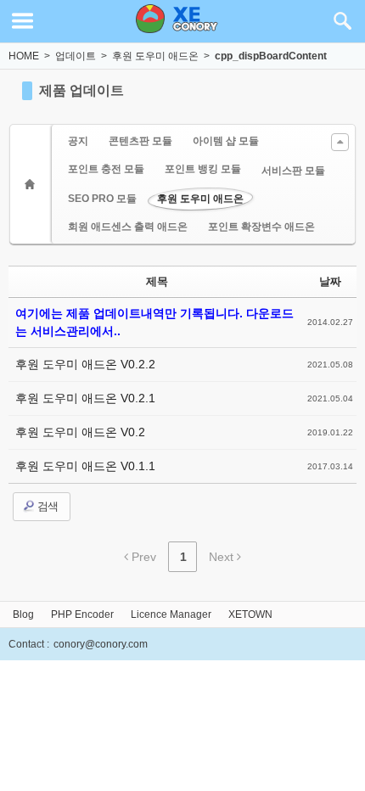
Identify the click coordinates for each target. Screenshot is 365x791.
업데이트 (75, 56)
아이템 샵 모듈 (226, 141)
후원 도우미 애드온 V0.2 (80, 432)
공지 (78, 141)
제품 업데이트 (81, 90)
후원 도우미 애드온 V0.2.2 (85, 364)
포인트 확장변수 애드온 (261, 227)
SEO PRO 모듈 (102, 199)
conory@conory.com (100, 644)
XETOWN (250, 614)
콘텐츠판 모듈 (140, 141)
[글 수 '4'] (32, 184)
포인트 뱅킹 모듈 (203, 169)
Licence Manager (171, 614)
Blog (23, 614)
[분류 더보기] (340, 142)
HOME (23, 56)
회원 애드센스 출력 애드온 (128, 227)
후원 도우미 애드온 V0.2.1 (85, 398)
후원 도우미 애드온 (155, 56)
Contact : (28, 644)
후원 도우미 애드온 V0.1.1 (85, 466)
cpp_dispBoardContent (271, 56)
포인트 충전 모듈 (106, 169)
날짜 (330, 281)
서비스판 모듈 (293, 171)
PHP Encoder (82, 614)
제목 (157, 281)
